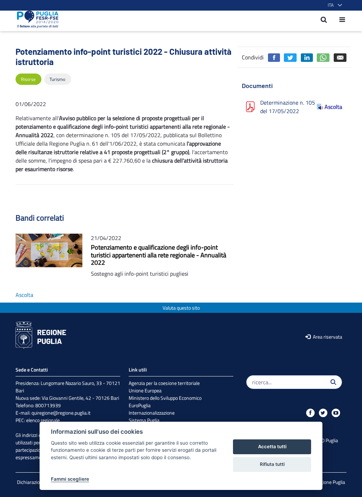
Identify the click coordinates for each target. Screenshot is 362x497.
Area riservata (327, 336)
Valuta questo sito (181, 307)
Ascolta (333, 107)
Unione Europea (145, 390)
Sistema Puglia (144, 420)
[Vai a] (35, 19)
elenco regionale (43, 420)
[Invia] (333, 382)
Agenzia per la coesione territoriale (164, 383)
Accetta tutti (272, 446)
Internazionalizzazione (152, 412)
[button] (333, 5)
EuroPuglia (140, 405)
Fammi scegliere (70, 479)
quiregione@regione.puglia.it (60, 412)
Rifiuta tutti (272, 464)
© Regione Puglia (327, 482)
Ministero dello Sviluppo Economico (165, 398)
